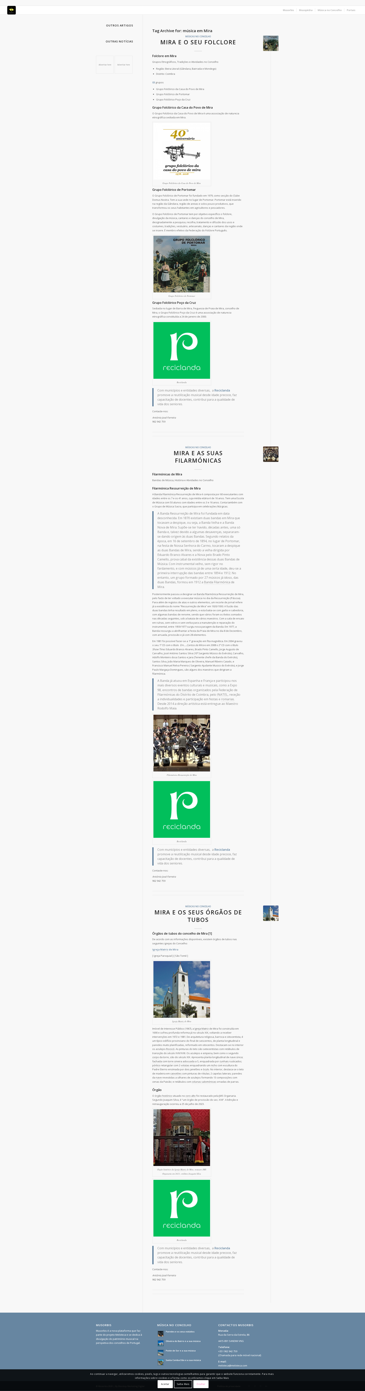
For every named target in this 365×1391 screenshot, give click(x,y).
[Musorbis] (11, 10)
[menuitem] (288, 10)
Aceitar (165, 1384)
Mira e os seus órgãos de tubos (198, 916)
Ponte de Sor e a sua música (181, 1350)
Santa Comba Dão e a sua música (183, 1360)
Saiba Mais (183, 1384)
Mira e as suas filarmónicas (198, 456)
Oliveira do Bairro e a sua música (183, 1341)
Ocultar (201, 1384)
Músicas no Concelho (198, 36)
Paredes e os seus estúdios (180, 1331)
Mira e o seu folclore (198, 42)
